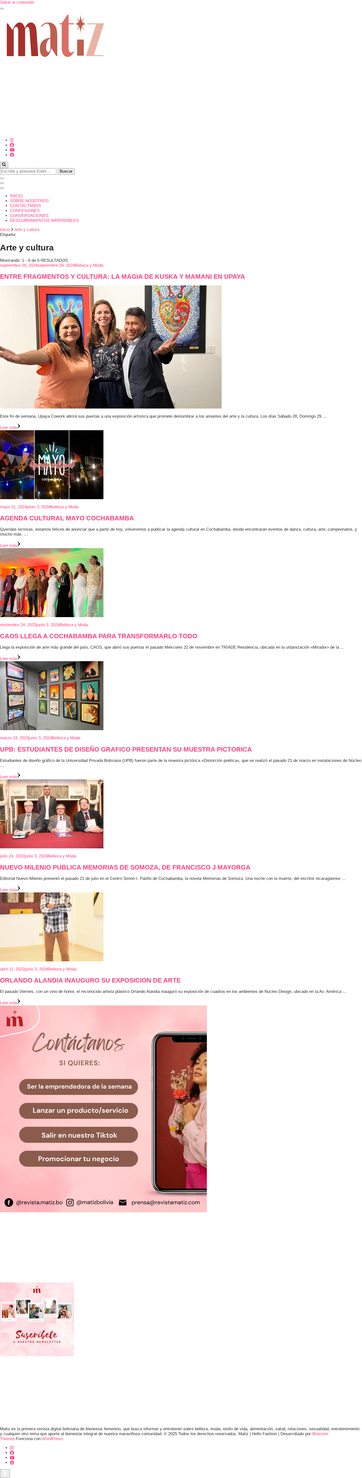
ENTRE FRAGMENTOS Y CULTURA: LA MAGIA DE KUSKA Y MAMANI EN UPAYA (122, 276)
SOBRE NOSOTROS (29, 200)
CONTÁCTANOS (25, 205)
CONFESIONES (25, 210)
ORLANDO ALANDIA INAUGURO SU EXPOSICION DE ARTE (90, 980)
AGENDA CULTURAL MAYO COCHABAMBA (67, 518)
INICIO (16, 196)
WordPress (52, 1438)
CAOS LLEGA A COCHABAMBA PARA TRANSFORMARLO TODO (98, 636)
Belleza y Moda (89, 265)
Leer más (8, 427)
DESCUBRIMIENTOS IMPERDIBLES (44, 220)
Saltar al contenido (17, 2)
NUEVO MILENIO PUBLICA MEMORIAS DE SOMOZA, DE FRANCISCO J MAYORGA (125, 867)
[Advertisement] (181, 99)
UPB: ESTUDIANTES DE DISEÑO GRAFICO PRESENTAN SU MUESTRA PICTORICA (126, 749)
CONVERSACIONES (29, 215)
